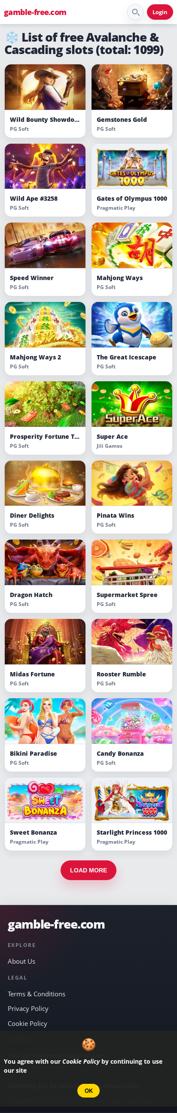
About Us (21, 961)
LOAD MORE (88, 870)
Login (160, 12)
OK (89, 1091)
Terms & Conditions (36, 993)
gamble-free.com (35, 12)
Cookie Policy (27, 1023)
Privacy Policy (28, 1008)
